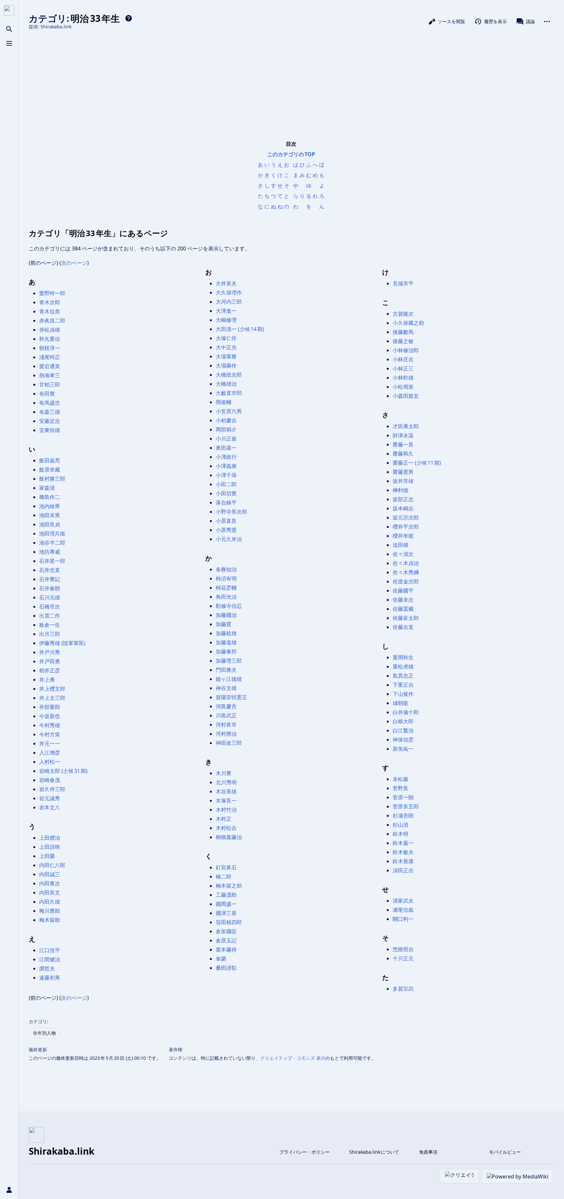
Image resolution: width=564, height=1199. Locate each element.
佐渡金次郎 (406, 581)
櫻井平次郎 (406, 526)
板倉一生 (49, 624)
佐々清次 (403, 554)
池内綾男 (49, 506)
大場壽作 (226, 365)
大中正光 (226, 347)
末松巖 (400, 779)
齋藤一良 (403, 444)
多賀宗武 (403, 988)
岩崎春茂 (49, 780)
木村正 (223, 818)
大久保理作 (229, 292)
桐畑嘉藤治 (229, 837)
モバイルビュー (505, 1152)
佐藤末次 (403, 599)
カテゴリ (38, 1021)
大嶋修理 (226, 319)
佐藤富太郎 (406, 618)
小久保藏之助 (408, 322)
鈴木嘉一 (403, 843)
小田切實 (226, 493)
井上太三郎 (52, 697)
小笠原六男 (229, 411)
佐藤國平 (403, 590)
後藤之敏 (403, 341)
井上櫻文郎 (52, 688)
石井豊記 (49, 579)
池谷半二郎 (52, 542)
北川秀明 (226, 782)
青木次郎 (49, 302)
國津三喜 (226, 913)
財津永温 (403, 435)
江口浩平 (49, 950)
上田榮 (47, 856)
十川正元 (403, 958)
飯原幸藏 (49, 469)
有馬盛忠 (49, 402)
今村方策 (49, 734)
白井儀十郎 (406, 712)
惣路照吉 (403, 949)
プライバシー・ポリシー (304, 1152)
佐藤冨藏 (403, 608)
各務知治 (226, 569)
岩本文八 (49, 807)
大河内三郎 (229, 301)
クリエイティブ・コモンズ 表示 (292, 1058)
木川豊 (223, 773)
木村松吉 (226, 828)
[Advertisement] (291, 84)
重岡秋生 (403, 657)
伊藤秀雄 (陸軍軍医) (62, 643)
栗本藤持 (226, 949)
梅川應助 (49, 910)
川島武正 (226, 715)
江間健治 (49, 959)
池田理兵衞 (52, 533)
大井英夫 (226, 283)
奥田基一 (226, 447)
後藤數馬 (403, 332)
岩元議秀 (49, 798)
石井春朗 (49, 588)
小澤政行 (226, 456)
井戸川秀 (49, 652)
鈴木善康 (403, 861)
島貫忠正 (403, 675)
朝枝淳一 (49, 348)
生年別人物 (44, 1033)
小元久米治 (229, 539)
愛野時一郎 (52, 293)
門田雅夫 (226, 669)
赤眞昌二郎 (52, 320)
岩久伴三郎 (52, 789)
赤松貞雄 (49, 329)
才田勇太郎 (406, 426)
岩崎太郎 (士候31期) (63, 770)
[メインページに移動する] (9, 10)
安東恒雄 (49, 430)
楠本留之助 (229, 885)
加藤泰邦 (226, 651)
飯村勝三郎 (52, 478)
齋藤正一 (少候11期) (417, 462)
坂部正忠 (403, 499)
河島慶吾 (226, 706)
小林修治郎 (406, 350)
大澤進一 (226, 310)
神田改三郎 (229, 742)
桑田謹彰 (226, 967)
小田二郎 (226, 484)
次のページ (74, 262)
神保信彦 (403, 739)
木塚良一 (226, 800)
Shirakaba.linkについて (374, 1152)
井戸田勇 (49, 661)
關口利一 (403, 918)
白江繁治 (403, 730)
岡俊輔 (223, 402)
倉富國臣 (226, 931)
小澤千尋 (226, 475)
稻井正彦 (49, 670)
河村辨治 (226, 733)
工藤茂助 (226, 894)
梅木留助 (49, 919)
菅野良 (400, 788)
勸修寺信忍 (229, 605)
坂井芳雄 (403, 481)
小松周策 (403, 386)
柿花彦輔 (226, 587)
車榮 (221, 958)
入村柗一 (49, 761)
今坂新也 (49, 716)
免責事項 (428, 1152)
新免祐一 (403, 748)
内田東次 (49, 883)
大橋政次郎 (229, 374)
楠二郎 (223, 876)
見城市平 (403, 283)
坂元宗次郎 (406, 517)
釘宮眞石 (226, 867)
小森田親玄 (406, 395)
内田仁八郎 (52, 865)
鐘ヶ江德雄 (229, 678)
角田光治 (226, 596)
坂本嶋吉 (403, 508)
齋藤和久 (403, 453)
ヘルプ (128, 18)
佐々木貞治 (406, 563)
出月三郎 (49, 633)
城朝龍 (400, 703)
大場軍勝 (226, 356)
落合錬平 (226, 502)
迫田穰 (400, 544)
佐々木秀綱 (406, 572)
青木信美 (49, 311)
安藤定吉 (49, 421)
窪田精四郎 (229, 922)
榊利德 (400, 490)
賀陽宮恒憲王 (231, 697)
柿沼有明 (226, 578)
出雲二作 (49, 615)
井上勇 (47, 679)
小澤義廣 (226, 466)
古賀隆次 (403, 313)
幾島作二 (49, 497)
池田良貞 (49, 524)
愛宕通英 (49, 366)
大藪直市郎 (229, 393)
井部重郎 (49, 707)
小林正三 (403, 368)
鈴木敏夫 (403, 852)
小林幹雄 (403, 377)
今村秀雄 (49, 725)
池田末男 (49, 515)
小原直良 (226, 520)
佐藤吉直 (403, 627)
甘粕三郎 (49, 384)
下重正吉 (403, 684)
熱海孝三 (49, 375)
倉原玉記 (226, 940)
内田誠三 (49, 874)
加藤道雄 (226, 642)
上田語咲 (49, 846)
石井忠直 (49, 570)
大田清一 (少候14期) (240, 329)
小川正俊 (226, 438)
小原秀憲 (226, 529)
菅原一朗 (403, 797)
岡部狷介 (226, 429)
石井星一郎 (52, 560)
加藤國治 (226, 615)
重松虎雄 (403, 666)
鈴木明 (400, 833)
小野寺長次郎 (231, 511)
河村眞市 (226, 724)
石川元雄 (49, 597)
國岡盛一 (226, 903)
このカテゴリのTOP (291, 154)
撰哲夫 (47, 968)
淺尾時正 (49, 357)
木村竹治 (226, 809)
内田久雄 (49, 901)
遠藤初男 (49, 977)
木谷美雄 (226, 791)
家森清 (47, 487)
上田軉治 (49, 837)
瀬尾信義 (403, 909)
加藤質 (223, 624)
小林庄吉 (403, 359)
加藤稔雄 (226, 633)
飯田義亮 (49, 460)
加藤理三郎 (229, 660)
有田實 (47, 393)
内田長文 (49, 892)
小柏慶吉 (226, 420)
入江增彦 (49, 752)
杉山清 (400, 824)
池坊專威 (49, 551)
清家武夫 (403, 900)
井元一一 (49, 743)
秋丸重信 (49, 338)
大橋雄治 (226, 383)
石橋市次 (49, 606)
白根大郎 (403, 721)
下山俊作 (403, 693)
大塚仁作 (226, 338)
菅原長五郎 (406, 806)
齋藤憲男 (403, 471)
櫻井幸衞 (403, 535)
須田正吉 (403, 870)
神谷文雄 (226, 688)
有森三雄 (49, 411)
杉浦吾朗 (403, 815)
